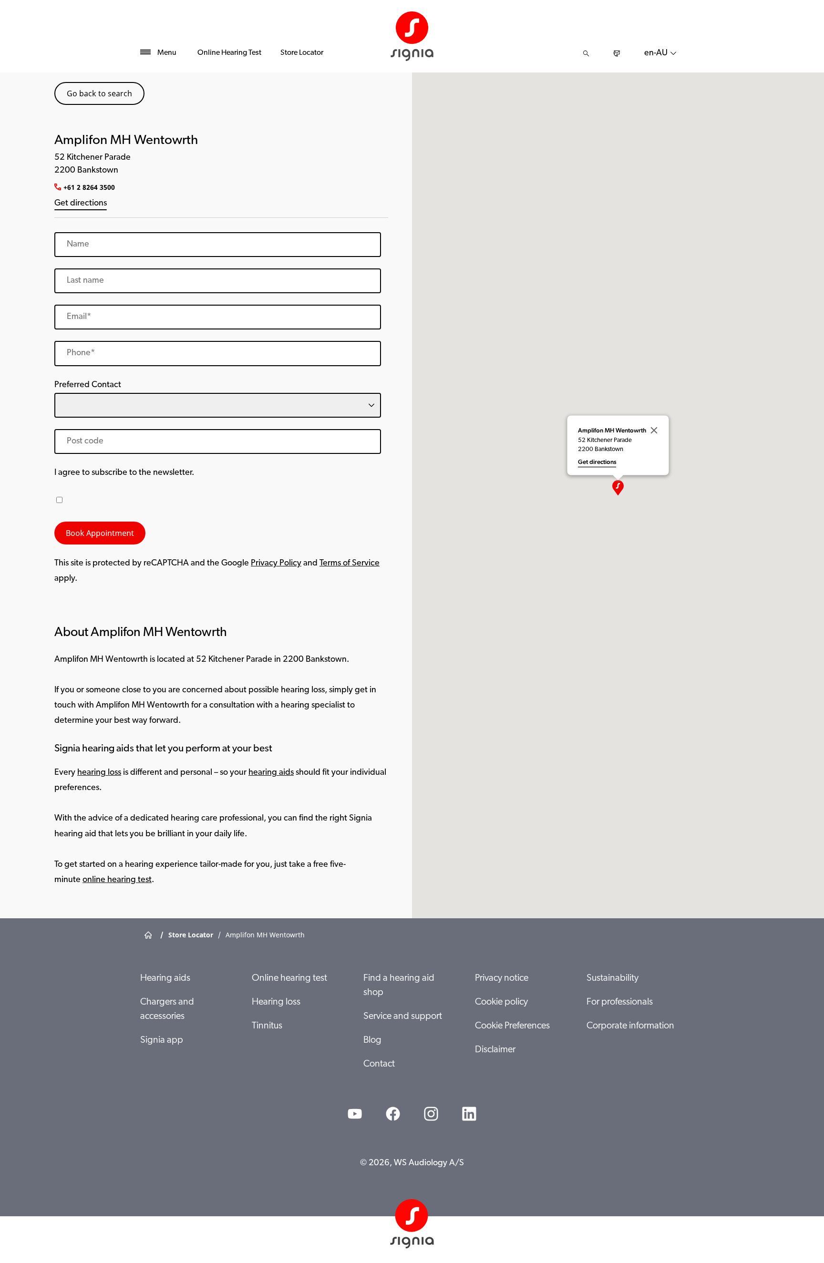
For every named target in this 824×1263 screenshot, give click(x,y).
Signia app (161, 1040)
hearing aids (271, 773)
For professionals (620, 1002)
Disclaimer (495, 1050)
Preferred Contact (87, 385)
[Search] (586, 53)
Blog (372, 1040)
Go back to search (99, 93)
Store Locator (301, 53)
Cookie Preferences (512, 1026)
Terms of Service (349, 563)
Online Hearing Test (229, 53)
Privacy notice (501, 978)
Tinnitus (267, 1026)
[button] (618, 487)
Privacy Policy (276, 563)
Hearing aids (165, 978)
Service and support (402, 1016)
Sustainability (613, 978)
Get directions (80, 203)
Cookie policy (501, 1002)
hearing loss (99, 773)
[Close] (654, 430)
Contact (379, 1064)
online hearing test (117, 880)
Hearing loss (276, 1002)
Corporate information (630, 1026)
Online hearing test (289, 978)
